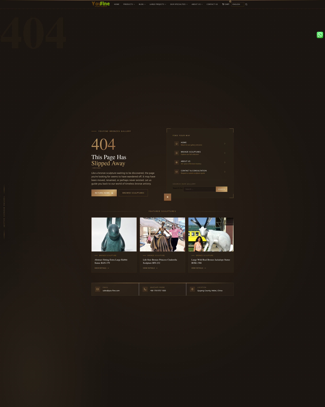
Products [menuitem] (128, 4)
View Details (100, 268)
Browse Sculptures (133, 193)
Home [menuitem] (116, 4)
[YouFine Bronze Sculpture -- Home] (100, 4)
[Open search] (250, 4)
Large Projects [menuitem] (157, 4)
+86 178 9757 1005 (158, 290)
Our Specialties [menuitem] (178, 4)
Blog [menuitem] (141, 4)
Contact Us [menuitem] (212, 4)
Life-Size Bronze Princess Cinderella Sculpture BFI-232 (160, 261)
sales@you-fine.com (111, 290)
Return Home (102, 193)
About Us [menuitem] (196, 4)
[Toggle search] (246, 4)
